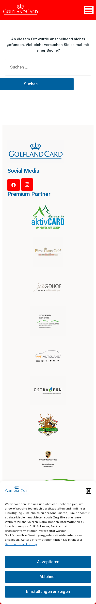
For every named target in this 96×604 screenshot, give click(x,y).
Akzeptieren (48, 561)
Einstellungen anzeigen (48, 591)
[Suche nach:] (48, 67)
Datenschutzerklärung (21, 544)
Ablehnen (48, 576)
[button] (88, 490)
